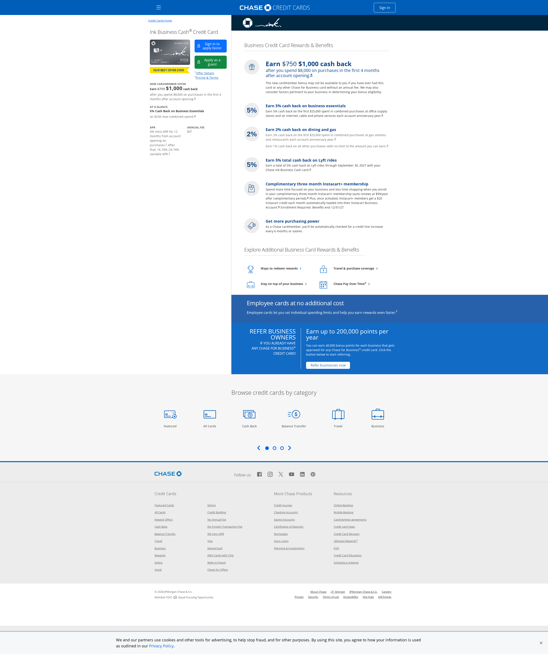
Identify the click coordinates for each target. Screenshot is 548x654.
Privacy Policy (161, 645)
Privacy (299, 597)
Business (378, 426)
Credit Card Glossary (347, 534)
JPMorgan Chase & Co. (363, 592)
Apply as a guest (215, 62)
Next (289, 447)
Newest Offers (164, 519)
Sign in (387, 7)
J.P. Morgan (338, 592)
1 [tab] (267, 448)
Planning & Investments (289, 548)
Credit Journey (283, 505)
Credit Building (216, 512)
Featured (171, 426)
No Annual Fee (216, 519)
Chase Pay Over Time (360, 284)
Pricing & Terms (207, 78)
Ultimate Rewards (346, 541)
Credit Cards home (160, 20)
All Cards (210, 426)
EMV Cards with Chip (220, 555)
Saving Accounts (284, 519)
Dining (211, 505)
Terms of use (331, 597)
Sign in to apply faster (215, 46)
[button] (541, 643)
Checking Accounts (286, 512)
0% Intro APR (215, 534)
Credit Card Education (348, 555)
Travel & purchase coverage (360, 268)
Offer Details (205, 73)
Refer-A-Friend (216, 563)
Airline (158, 563)
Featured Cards (164, 505)
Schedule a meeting (346, 563)
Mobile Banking (343, 512)
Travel (340, 426)
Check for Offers (217, 570)
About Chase (318, 592)
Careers (386, 592)
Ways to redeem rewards (287, 268)
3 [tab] (282, 448)
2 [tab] (274, 448)
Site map (368, 597)
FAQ (336, 548)
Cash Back (249, 426)
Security (313, 597)
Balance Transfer (294, 426)
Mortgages (281, 534)
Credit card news (344, 527)
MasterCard (214, 548)
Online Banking (343, 505)
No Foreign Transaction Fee (224, 527)
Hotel (158, 570)
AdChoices (384, 597)
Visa (210, 541)
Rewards (160, 555)
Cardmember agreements (350, 519)
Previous (258, 447)
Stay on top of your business (287, 284)
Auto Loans (281, 541)
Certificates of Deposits (288, 527)
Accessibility (350, 597)
